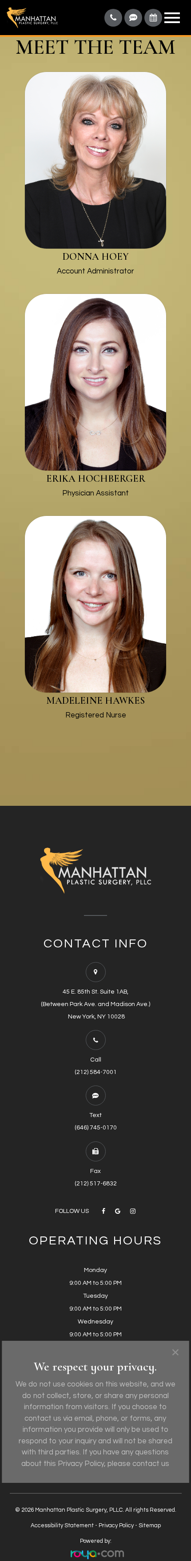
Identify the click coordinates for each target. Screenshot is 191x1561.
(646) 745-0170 (96, 1128)
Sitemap (150, 1525)
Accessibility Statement (62, 1525)
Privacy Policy (116, 1525)
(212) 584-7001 (96, 1072)
